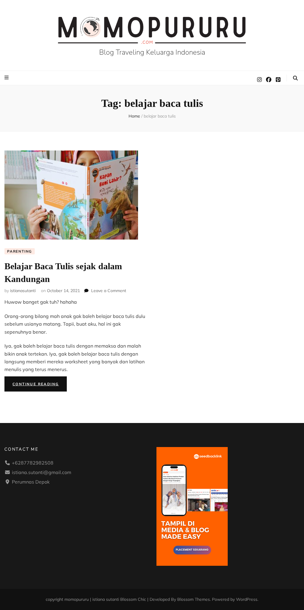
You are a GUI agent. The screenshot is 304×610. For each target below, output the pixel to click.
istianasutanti (23, 290)
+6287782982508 (32, 463)
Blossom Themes (193, 599)
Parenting (19, 251)
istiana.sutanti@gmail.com (41, 472)
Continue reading (39, 385)
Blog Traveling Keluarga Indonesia (152, 52)
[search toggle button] (295, 78)
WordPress (246, 599)
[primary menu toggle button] (7, 77)
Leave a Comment (108, 290)
